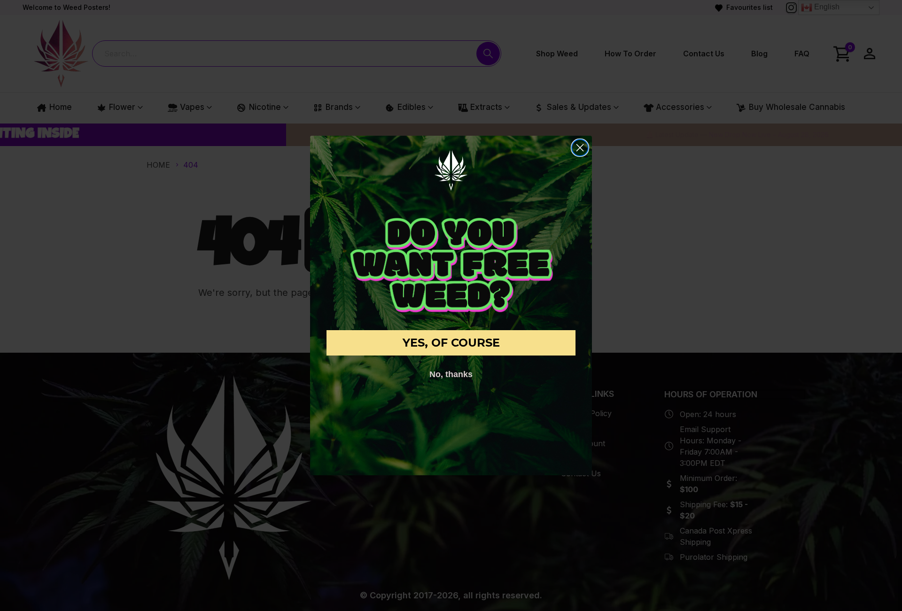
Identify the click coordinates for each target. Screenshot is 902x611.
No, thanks (451, 374)
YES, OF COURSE (451, 342)
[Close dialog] (580, 147)
